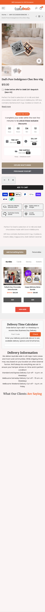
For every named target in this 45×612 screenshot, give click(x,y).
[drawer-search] (36, 8)
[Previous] (3, 284)
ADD (12, 300)
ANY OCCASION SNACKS (18, 15)
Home (4, 15)
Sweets (39, 262)
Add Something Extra (14, 252)
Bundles (9, 262)
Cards (19, 262)
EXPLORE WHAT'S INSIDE (22, 165)
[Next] (41, 284)
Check (35, 334)
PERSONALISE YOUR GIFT (22, 171)
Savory (28, 262)
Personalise (36, 252)
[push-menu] (3, 8)
